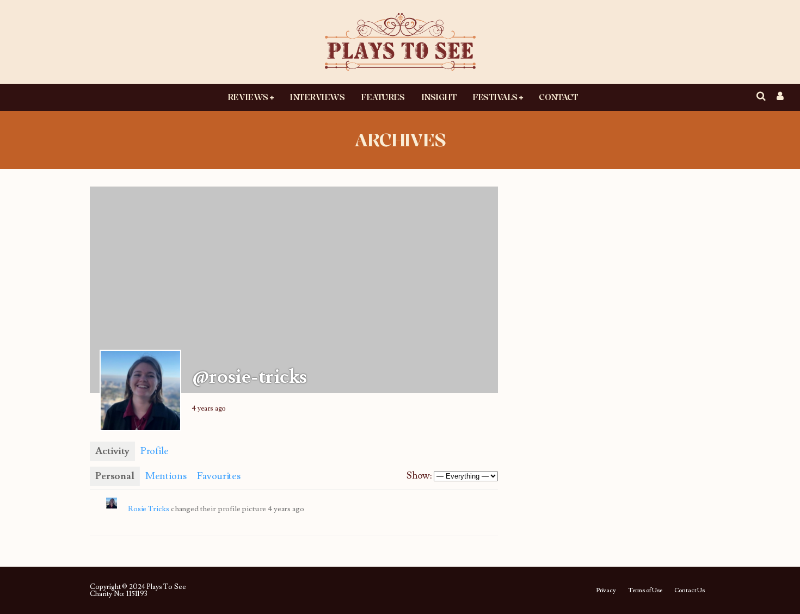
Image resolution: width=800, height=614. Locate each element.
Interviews (317, 96)
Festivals (495, 96)
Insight (439, 96)
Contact (558, 96)
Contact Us (689, 590)
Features (382, 96)
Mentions (166, 476)
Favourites (218, 476)
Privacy (606, 590)
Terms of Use (645, 590)
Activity (112, 451)
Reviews (247, 96)
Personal (114, 476)
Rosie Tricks (148, 509)
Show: (419, 475)
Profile (154, 451)
